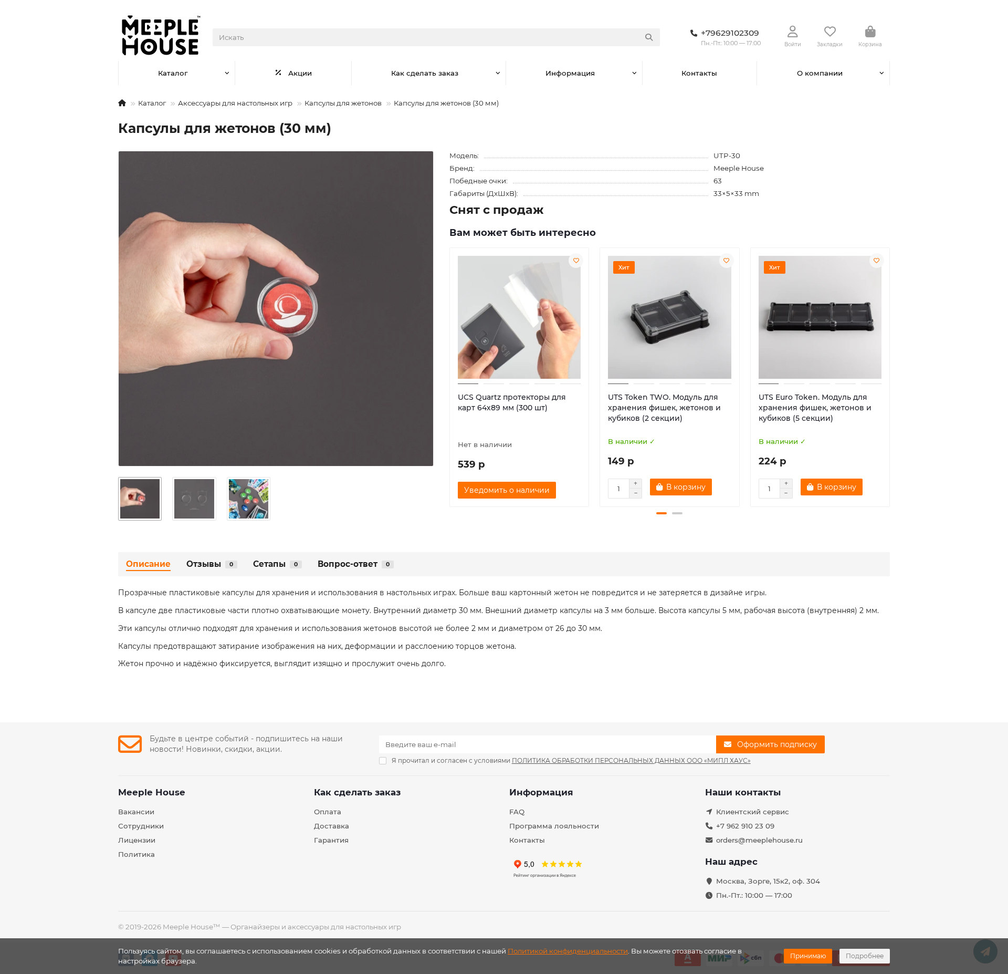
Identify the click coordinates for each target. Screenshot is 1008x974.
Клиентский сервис (752, 811)
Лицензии (136, 840)
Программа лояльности (554, 826)
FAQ (516, 811)
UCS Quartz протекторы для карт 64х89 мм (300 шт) (512, 402)
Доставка (331, 826)
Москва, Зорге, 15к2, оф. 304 (768, 881)
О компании (820, 73)
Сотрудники (141, 826)
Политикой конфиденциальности (568, 951)
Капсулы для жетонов (343, 103)
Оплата (327, 811)
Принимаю (808, 956)
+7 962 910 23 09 (745, 826)
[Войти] (793, 32)
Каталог (172, 73)
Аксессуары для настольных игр (235, 103)
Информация (570, 73)
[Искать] (648, 37)
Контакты (699, 73)
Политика (136, 854)
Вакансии (136, 811)
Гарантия (331, 840)
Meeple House (738, 168)
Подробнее (865, 956)
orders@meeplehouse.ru (759, 840)
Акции (300, 73)
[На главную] (122, 103)
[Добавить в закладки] (576, 260)
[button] (450, 376)
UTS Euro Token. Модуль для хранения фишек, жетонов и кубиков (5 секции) (815, 407)
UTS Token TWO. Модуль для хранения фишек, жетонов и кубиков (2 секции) (664, 407)
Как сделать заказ (424, 73)
